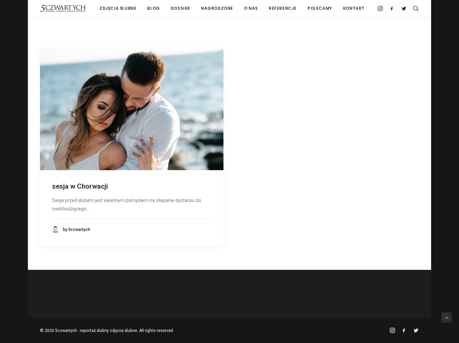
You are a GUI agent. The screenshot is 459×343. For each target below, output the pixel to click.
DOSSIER (180, 8)
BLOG (153, 8)
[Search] (414, 8)
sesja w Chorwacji (80, 186)
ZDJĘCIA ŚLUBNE (117, 8)
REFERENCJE (283, 8)
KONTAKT (354, 8)
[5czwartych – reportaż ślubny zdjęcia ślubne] (63, 8)
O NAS (251, 8)
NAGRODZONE (217, 8)
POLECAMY (319, 8)
